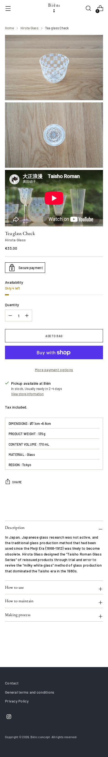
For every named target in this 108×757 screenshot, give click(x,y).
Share (17, 482)
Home (9, 28)
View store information (27, 394)
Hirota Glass (29, 28)
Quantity (12, 304)
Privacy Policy (17, 701)
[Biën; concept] (54, 8)
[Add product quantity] (10, 315)
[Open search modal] (88, 8)
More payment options (54, 369)
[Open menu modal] (8, 8)
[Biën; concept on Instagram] (8, 717)
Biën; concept (40, 737)
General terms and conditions (30, 692)
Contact (12, 683)
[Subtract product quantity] (27, 315)
